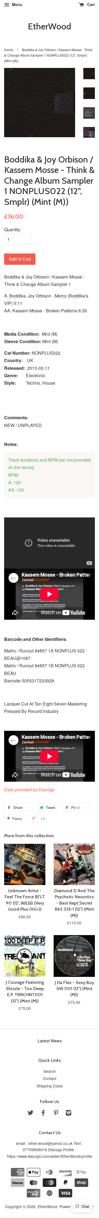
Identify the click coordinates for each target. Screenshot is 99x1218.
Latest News (50, 1040)
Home (8, 49)
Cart (90, 4)
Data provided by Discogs (29, 789)
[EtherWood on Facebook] (43, 1113)
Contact (49, 1078)
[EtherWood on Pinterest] (56, 1113)
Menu (16, 4)
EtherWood (49, 26)
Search (49, 1071)
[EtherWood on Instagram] (68, 1113)
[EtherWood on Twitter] (31, 1113)
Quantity (12, 229)
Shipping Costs (50, 1086)
